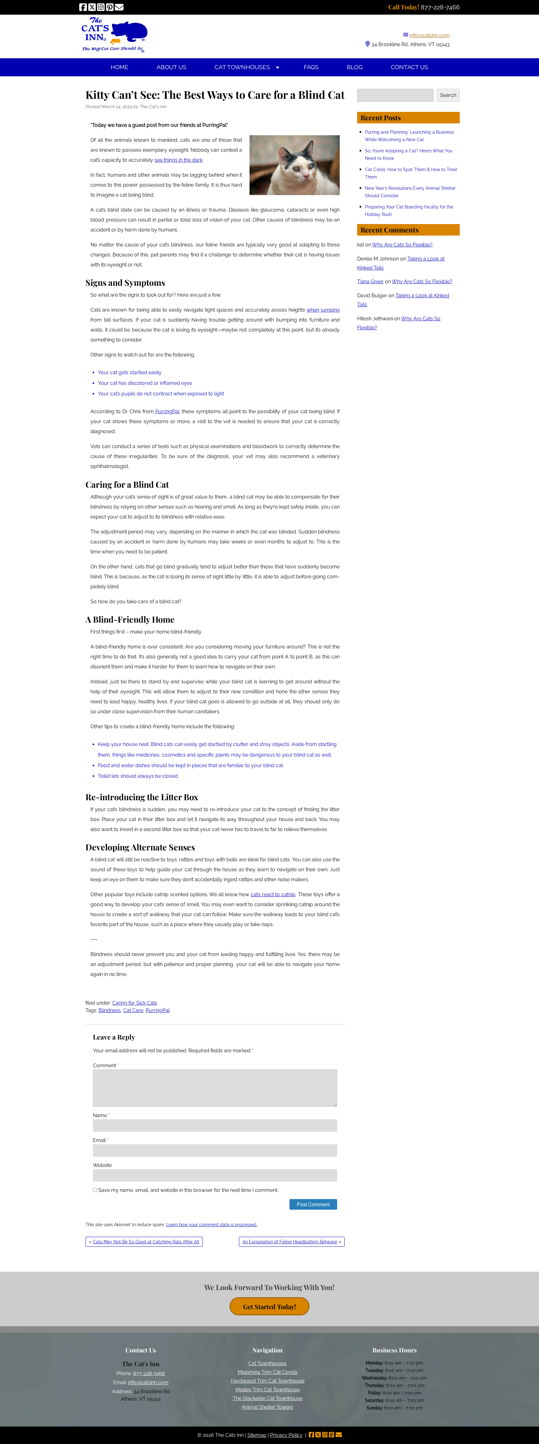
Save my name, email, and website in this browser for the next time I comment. (188, 1190)
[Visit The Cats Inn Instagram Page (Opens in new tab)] (101, 7)
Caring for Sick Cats (134, 1003)
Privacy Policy (286, 1435)
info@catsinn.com (430, 35)
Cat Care (133, 1010)
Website (102, 1165)
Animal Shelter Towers (267, 1407)
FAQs (311, 67)
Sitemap (256, 1435)
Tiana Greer (370, 281)
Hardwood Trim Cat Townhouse (267, 1381)
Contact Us (409, 67)
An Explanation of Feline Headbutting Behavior (289, 1241)
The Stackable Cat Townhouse (268, 1398)
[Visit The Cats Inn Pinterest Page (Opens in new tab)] (110, 7)
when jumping (323, 310)
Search (448, 95)
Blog (355, 67)
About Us (172, 67)
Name (101, 1115)
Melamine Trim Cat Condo (268, 1372)
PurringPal (167, 411)
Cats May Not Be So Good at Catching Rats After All (146, 1241)
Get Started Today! (269, 1306)
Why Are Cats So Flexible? (402, 245)
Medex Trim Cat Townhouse (268, 1390)
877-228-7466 (149, 1373)
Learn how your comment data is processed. (211, 1224)
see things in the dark (178, 160)
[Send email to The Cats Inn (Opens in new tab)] (119, 7)
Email (101, 1140)
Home (120, 67)
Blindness (110, 1010)
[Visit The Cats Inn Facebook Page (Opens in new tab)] (83, 7)
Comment (106, 1066)
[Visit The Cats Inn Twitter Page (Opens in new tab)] (92, 7)
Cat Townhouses (242, 67)
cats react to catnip (273, 894)
